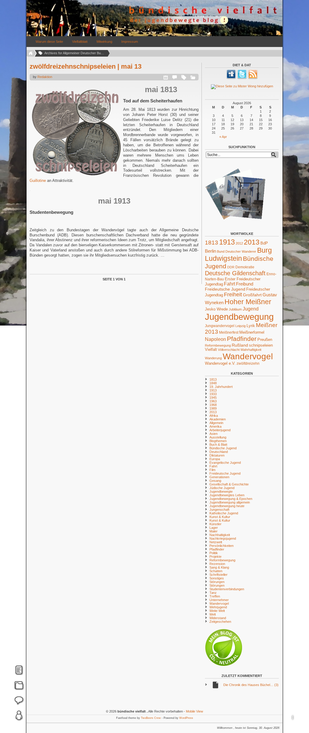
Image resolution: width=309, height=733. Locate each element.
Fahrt (229, 283)
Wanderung (213, 358)
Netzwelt (215, 542)
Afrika (213, 415)
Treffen (214, 596)
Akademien (217, 419)
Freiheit (233, 295)
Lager (213, 527)
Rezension (217, 564)
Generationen (219, 477)
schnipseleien (261, 345)
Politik (213, 553)
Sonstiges (216, 578)
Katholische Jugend (223, 513)
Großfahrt (252, 294)
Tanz (213, 592)
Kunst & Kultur (219, 517)
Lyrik (251, 325)
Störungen (217, 582)
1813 (211, 242)
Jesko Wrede (216, 309)
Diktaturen (217, 455)
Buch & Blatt (218, 444)
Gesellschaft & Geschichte (229, 484)
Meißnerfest (228, 332)
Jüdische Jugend (221, 488)
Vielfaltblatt (80, 41)
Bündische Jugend (223, 448)
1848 (213, 383)
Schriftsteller (218, 574)
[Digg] (231, 78)
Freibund (244, 284)
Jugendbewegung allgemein (229, 502)
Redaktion (44, 77)
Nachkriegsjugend (222, 538)
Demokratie (244, 267)
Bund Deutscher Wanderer (236, 251)
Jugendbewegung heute (226, 506)
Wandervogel (248, 356)
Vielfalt (211, 350)
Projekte (215, 556)
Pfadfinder (241, 338)
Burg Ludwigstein (238, 254)
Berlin (210, 251)
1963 (213, 401)
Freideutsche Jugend (225, 289)
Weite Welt (217, 611)
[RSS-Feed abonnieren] (279, 35)
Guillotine (38, 180)
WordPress (186, 717)
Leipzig (240, 326)
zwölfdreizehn (248, 363)
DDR (230, 267)
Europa (214, 459)
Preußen (264, 339)
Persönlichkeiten (221, 545)
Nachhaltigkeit (219, 535)
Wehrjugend (218, 607)
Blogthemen (218, 441)
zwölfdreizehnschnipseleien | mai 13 (86, 66)
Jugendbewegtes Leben (226, 495)
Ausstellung (217, 437)
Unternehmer (219, 600)
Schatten (215, 571)
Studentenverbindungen (226, 589)
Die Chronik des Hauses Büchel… (251, 685)
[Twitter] (242, 78)
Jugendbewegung (239, 317)
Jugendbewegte (221, 491)
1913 (227, 242)
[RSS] (253, 78)
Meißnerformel (251, 332)
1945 (213, 397)
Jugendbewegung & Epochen (230, 499)
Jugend (251, 308)
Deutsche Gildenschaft (235, 273)
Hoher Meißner (248, 302)
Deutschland (218, 452)
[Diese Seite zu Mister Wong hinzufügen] (242, 86)
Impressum (129, 41)
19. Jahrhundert (221, 386)
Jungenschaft (219, 509)
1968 (213, 405)
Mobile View (194, 711)
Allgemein (216, 423)
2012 (239, 243)
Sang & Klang (219, 567)
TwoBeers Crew (151, 717)
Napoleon (215, 339)
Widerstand (217, 618)
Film (212, 470)
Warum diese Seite (49, 41)
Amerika (215, 426)
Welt (212, 614)
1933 (213, 394)
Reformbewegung (218, 345)
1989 (213, 408)
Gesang (215, 480)
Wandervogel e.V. (220, 363)
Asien (213, 433)
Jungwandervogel (219, 326)
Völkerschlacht (229, 349)
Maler (213, 531)
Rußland (240, 345)
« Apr (223, 137)
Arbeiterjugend (220, 430)
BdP (264, 243)
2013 (252, 242)
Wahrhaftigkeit (251, 349)
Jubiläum (235, 309)
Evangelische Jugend (225, 462)
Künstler (215, 524)
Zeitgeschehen (220, 621)
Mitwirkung (104, 41)
